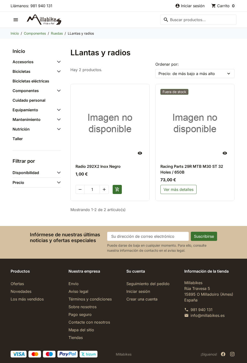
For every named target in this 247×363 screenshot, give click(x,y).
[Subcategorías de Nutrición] (58, 129)
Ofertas (17, 283)
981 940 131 (202, 309)
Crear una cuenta (142, 299)
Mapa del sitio (81, 329)
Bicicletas (21, 71)
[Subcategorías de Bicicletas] (58, 71)
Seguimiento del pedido (148, 283)
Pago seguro (80, 314)
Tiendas (76, 337)
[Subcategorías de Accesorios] (58, 62)
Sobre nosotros (82, 306)
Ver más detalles (178, 189)
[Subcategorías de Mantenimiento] (58, 119)
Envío (74, 283)
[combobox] (198, 20)
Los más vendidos (27, 299)
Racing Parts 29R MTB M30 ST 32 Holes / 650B (191, 169)
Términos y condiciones (90, 299)
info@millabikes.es (208, 315)
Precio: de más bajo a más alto (186, 73)
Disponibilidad (26, 172)
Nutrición (21, 129)
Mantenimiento (27, 119)
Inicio (19, 51)
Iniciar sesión (138, 291)
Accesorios (23, 61)
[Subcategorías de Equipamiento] (58, 110)
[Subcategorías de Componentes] (58, 90)
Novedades (21, 291)
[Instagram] (232, 354)
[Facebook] (223, 354)
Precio (18, 182)
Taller (18, 138)
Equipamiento (25, 109)
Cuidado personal (29, 100)
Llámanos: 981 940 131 (31, 5)
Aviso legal (78, 291)
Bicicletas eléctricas (31, 81)
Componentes (26, 90)
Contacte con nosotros (89, 322)
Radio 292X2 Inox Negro (98, 166)
